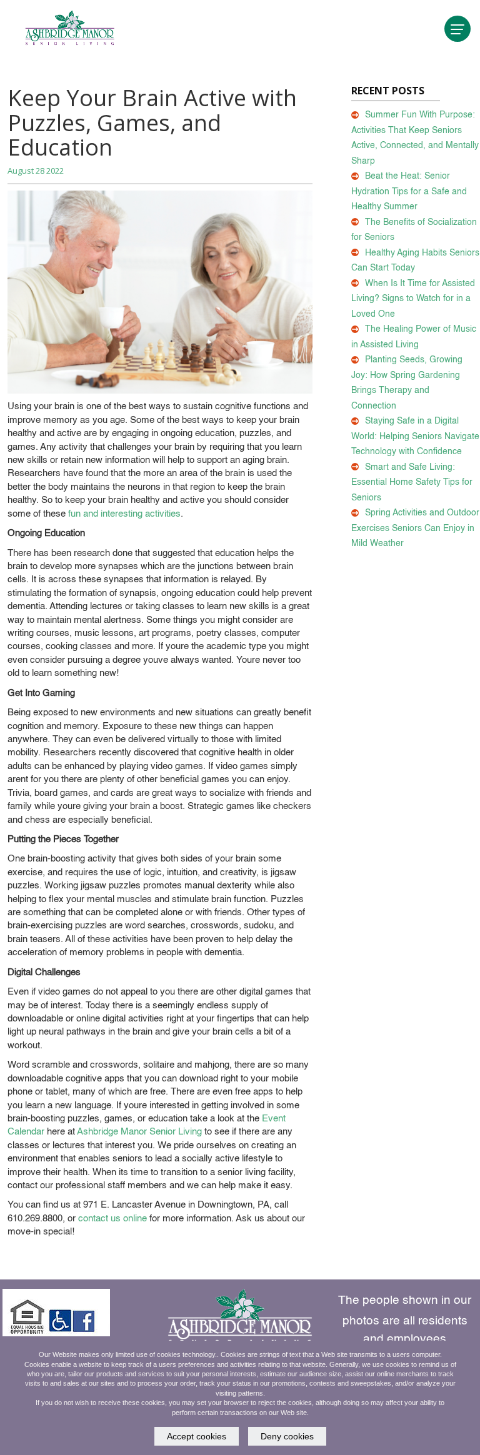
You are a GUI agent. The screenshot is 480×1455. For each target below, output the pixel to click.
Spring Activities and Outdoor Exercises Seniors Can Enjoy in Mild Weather (415, 528)
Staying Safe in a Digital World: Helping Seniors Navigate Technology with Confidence (415, 436)
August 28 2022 (36, 170)
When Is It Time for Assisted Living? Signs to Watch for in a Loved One (413, 299)
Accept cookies (196, 1436)
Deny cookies (287, 1436)
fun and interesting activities (124, 514)
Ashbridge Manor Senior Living (139, 1131)
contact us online (112, 1218)
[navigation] (457, 29)
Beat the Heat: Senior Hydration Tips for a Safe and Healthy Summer (409, 191)
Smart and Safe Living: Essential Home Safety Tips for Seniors (411, 482)
